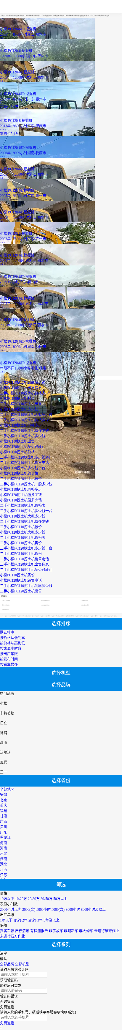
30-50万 (46, 899)
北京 (3, 800)
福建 (3, 811)
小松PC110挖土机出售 (17, 441)
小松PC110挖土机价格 (17, 452)
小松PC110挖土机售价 (17, 575)
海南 (3, 843)
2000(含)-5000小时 (36, 910)
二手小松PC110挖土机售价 (21, 543)
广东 (3, 832)
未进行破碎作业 (106, 931)
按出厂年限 (9, 654)
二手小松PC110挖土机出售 (21, 404)
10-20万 (21, 899)
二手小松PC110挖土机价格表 (22, 538)
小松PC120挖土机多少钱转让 (22, 447)
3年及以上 (52, 920)
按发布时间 (9, 659)
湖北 (3, 864)
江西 (3, 870)
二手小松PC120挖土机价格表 (22, 506)
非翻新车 (71, 931)
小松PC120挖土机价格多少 (21, 425)
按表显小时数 (10, 649)
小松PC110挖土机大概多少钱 (22, 516)
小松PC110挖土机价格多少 (21, 490)
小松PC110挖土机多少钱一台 (22, 468)
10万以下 (7, 899)
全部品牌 (7, 964)
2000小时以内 (10, 910)
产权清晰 (22, 931)
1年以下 (6, 920)
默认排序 (7, 632)
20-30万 (34, 899)
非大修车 (86, 931)
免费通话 (7, 1023)
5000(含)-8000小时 (66, 910)
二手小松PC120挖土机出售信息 (24, 564)
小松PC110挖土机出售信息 (21, 388)
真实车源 (7, 931)
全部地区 (7, 789)
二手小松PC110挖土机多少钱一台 (26, 511)
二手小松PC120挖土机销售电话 (24, 559)
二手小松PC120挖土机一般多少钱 (26, 484)
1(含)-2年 (20, 920)
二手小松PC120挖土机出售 (21, 591)
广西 (3, 822)
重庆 (3, 805)
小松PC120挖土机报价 (17, 399)
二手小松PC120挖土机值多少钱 (24, 522)
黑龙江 (5, 838)
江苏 (3, 875)
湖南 (3, 859)
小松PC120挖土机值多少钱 (21, 495)
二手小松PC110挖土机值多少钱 (24, 431)
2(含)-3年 (35, 920)
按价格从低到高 (12, 638)
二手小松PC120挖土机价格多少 (24, 420)
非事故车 (56, 931)
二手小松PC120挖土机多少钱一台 (26, 548)
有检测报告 (39, 931)
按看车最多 (9, 665)
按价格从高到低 (12, 643)
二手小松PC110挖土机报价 (21, 527)
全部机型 (22, 964)
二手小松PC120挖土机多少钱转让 (26, 457)
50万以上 (60, 899)
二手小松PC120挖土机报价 (21, 479)
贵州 (3, 827)
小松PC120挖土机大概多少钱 (22, 532)
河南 (3, 848)
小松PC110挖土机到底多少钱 (22, 382)
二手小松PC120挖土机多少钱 (22, 436)
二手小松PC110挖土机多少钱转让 (26, 570)
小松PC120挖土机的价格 (19, 473)
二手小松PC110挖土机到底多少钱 (26, 586)
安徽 (3, 795)
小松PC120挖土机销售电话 (21, 580)
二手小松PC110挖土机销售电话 (24, 463)
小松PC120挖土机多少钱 (19, 409)
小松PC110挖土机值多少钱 (21, 500)
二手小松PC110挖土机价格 (21, 554)
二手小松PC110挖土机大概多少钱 (26, 415)
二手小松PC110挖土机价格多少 (24, 393)
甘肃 (3, 816)
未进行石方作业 (12, 936)
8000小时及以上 (93, 910)
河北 (3, 854)
